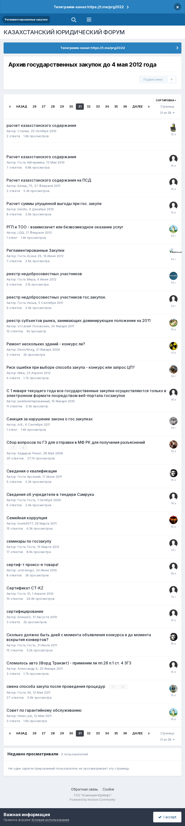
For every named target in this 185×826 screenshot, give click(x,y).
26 (34, 106)
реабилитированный (34, 401)
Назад (21, 106)
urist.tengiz (26, 570)
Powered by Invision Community (92, 799)
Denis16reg (26, 349)
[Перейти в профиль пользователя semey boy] (173, 520)
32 (89, 106)
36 (125, 106)
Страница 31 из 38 (167, 110)
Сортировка (165, 100)
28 (53, 106)
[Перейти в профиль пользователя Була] (173, 229)
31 (79, 106)
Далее (137, 106)
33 (98, 106)
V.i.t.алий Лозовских (33, 326)
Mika (21, 373)
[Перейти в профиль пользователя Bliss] (173, 182)
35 (116, 106)
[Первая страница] (10, 106)
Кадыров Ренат (29, 453)
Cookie (108, 789)
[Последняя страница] (148, 106)
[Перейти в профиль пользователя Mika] (173, 369)
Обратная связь (84, 789)
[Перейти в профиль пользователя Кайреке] (173, 688)
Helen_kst (25, 716)
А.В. (20, 424)
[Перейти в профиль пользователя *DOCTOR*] (173, 127)
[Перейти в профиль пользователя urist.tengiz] (173, 567)
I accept (169, 817)
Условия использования (50, 820)
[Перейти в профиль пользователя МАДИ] (173, 665)
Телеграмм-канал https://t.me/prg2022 (89, 7)
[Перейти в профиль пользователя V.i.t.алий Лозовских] (173, 323)
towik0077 (25, 523)
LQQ (21, 232)
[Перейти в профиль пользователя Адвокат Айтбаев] (173, 252)
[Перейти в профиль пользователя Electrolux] (173, 276)
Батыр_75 (25, 186)
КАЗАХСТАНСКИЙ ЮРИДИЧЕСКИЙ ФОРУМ (64, 32)
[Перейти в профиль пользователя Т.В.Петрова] (173, 613)
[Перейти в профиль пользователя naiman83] (173, 473)
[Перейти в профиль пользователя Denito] (173, 206)
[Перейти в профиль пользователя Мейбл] (173, 444)
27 (44, 106)
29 (62, 106)
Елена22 (24, 617)
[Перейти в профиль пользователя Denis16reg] (173, 346)
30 (71, 106)
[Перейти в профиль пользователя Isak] (173, 393)
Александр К (28, 668)
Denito (22, 209)
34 (107, 106)
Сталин (23, 131)
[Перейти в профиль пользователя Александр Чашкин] (173, 421)
